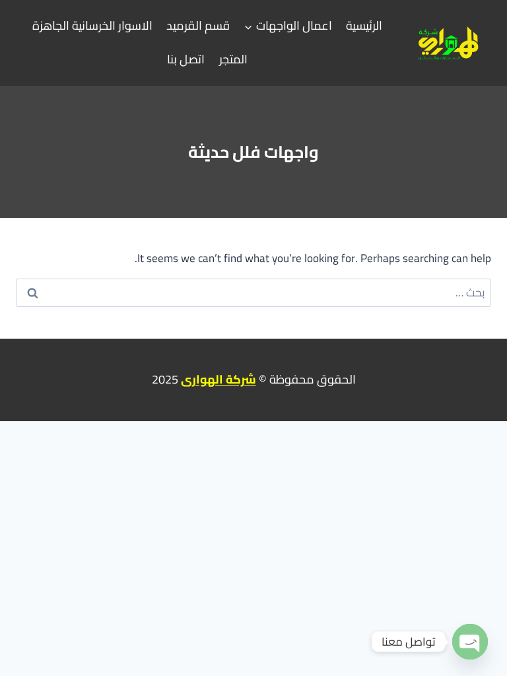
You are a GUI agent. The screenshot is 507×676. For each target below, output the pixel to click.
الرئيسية (364, 25)
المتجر (233, 59)
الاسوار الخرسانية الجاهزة (92, 25)
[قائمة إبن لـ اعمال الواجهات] (288, 26)
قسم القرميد (198, 25)
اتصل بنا (186, 59)
